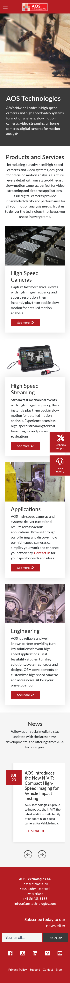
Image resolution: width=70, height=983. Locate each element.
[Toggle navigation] (5, 6)
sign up (56, 937)
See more (23, 322)
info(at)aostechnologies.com (35, 904)
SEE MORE (33, 831)
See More (23, 695)
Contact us (42, 553)
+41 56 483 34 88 (35, 899)
